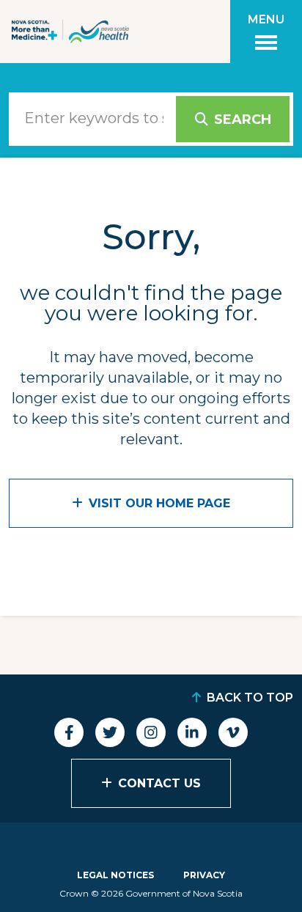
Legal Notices (115, 874)
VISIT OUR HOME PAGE (159, 503)
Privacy (204, 874)
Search (242, 119)
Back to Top (250, 698)
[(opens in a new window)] (69, 732)
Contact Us (159, 783)
